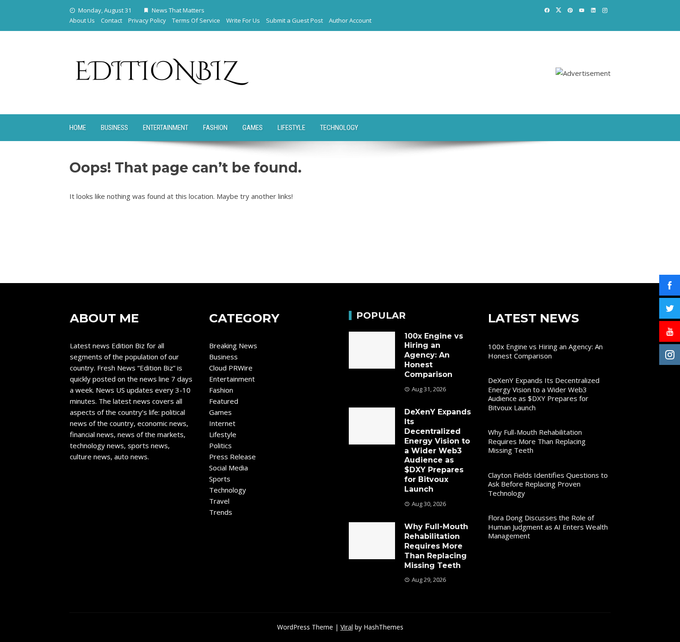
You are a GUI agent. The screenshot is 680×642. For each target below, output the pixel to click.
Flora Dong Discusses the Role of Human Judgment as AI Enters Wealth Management (548, 526)
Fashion (215, 127)
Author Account (350, 20)
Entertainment (165, 127)
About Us (82, 20)
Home (77, 127)
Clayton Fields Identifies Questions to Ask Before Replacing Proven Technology (548, 484)
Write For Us (243, 20)
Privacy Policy (147, 20)
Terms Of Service (196, 20)
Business (114, 127)
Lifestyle (291, 127)
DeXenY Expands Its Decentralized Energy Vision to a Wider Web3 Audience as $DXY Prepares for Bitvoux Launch (437, 450)
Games (252, 127)
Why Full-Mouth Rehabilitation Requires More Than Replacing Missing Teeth (436, 545)
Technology (339, 127)
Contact (111, 20)
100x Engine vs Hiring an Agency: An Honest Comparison (433, 355)
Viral (346, 627)
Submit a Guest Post (294, 20)
